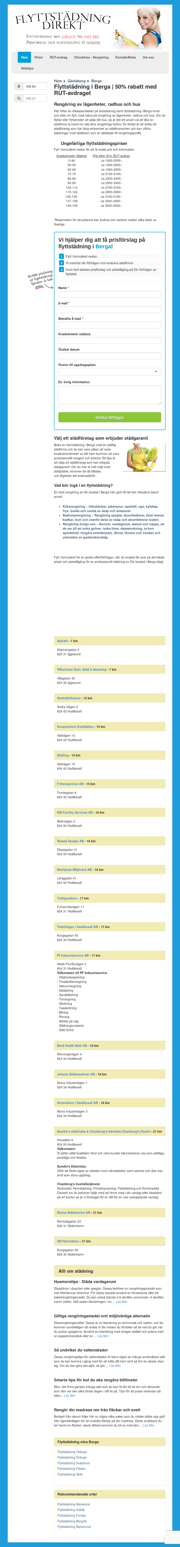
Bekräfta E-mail (70, 318)
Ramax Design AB (70, 841)
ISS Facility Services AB (75, 812)
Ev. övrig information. (74, 382)
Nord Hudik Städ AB (72, 1045)
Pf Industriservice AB (73, 955)
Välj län (31, 86)
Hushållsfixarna (69, 698)
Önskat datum (68, 349)
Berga (96, 80)
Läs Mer (122, 1301)
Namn (63, 288)
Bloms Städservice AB (73, 1212)
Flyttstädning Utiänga (72, 1452)
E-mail (64, 303)
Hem (24, 57)
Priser (38, 57)
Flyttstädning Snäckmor (74, 1463)
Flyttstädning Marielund (74, 1504)
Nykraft (62, 641)
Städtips (27, 68)
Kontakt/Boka (125, 57)
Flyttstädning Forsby (72, 1515)
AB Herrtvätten (68, 1241)
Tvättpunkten (67, 898)
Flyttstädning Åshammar (74, 1526)
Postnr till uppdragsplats (77, 364)
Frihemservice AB (70, 784)
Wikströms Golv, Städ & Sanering (81, 669)
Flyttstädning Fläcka (71, 1468)
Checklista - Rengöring (91, 57)
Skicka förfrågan (109, 417)
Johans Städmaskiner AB (76, 1074)
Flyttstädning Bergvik (72, 1521)
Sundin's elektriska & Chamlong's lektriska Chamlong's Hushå (103, 1131)
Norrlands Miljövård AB (74, 869)
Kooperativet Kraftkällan (75, 726)
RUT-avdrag (58, 57)
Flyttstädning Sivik (70, 1474)
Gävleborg (77, 80)
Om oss (148, 57)
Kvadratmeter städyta (74, 334)
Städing (63, 755)
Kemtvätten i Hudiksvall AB (77, 1102)
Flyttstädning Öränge (72, 1457)
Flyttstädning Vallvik (71, 1509)
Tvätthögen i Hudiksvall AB (77, 927)
